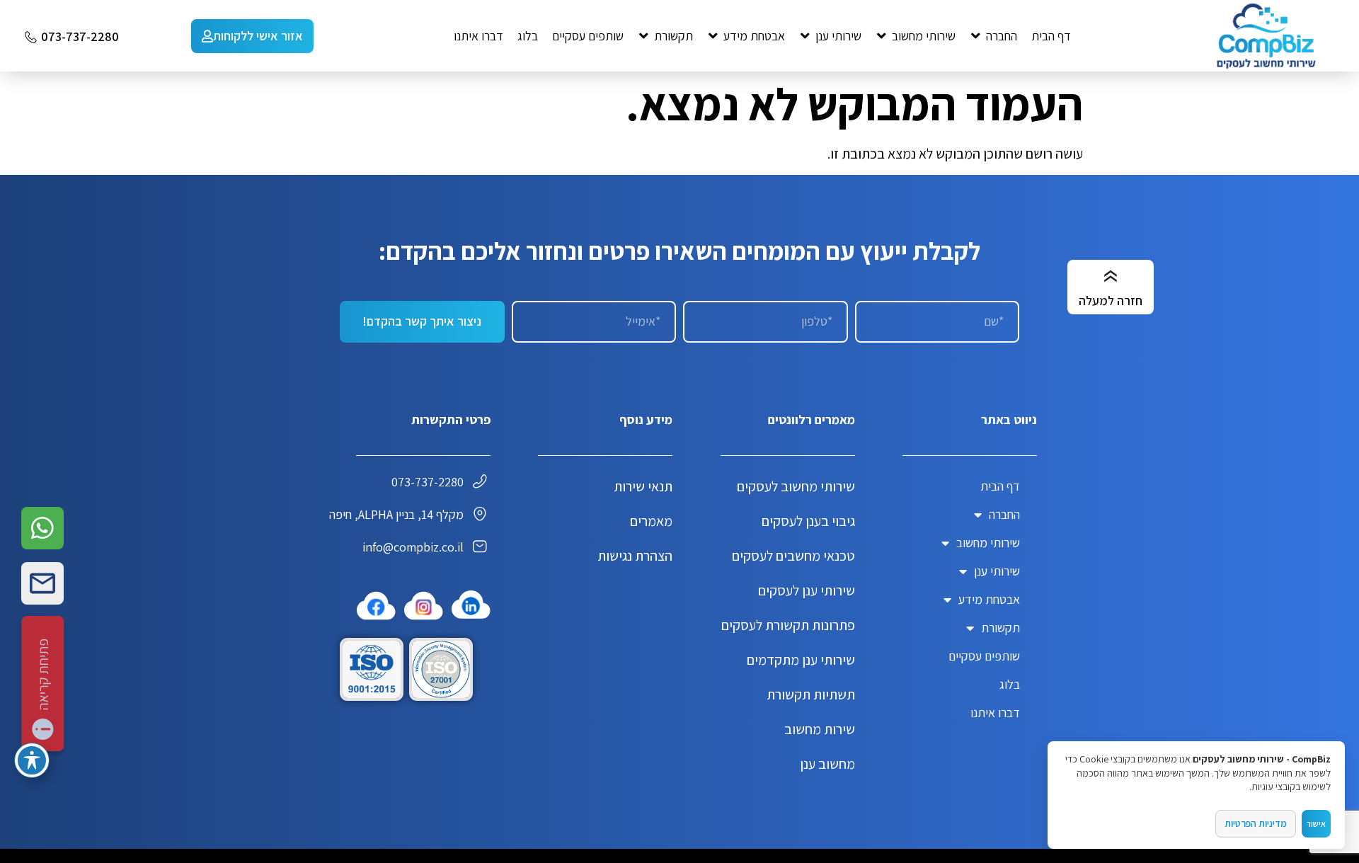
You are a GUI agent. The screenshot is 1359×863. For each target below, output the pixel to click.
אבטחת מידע (989, 599)
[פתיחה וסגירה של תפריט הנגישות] (32, 760)
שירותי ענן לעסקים (806, 590)
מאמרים (651, 521)
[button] (993, 35)
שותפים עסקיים (984, 656)
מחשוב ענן (827, 764)
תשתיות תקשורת (811, 694)
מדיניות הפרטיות (1256, 823)
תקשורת (1000, 627)
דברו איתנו (995, 712)
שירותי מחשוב (988, 543)
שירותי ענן (997, 571)
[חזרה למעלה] (1110, 276)
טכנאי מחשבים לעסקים (793, 556)
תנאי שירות (643, 486)
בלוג (1009, 684)
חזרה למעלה (1110, 300)
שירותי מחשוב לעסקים (796, 486)
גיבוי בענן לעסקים (808, 521)
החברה (1004, 514)
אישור (1316, 823)
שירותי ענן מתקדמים (801, 660)
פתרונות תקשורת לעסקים (788, 625)
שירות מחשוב (819, 729)
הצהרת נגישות (634, 556)
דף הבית (1000, 486)
